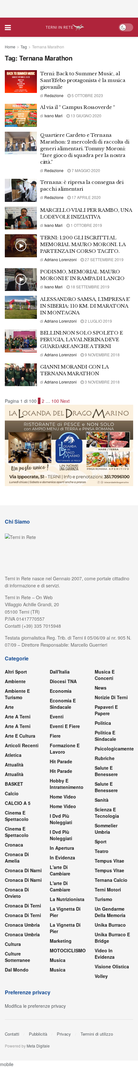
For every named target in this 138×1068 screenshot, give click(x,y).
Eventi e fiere (65, 726)
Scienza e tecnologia (107, 812)
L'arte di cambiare (60, 870)
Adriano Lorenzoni (60, 259)
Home (10, 46)
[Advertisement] (69, 8)
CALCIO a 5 (17, 803)
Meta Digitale (38, 1045)
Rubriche (105, 758)
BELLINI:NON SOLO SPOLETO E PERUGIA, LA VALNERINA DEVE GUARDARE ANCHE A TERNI (81, 339)
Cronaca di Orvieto (17, 892)
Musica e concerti (105, 674)
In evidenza (62, 857)
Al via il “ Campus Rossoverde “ (77, 107)
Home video (63, 796)
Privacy (64, 1034)
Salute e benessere (106, 771)
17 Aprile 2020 (86, 197)
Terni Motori (108, 889)
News (101, 687)
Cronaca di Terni (23, 905)
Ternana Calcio (111, 880)
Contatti (12, 1034)
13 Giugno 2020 (85, 115)
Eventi (57, 716)
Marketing (61, 941)
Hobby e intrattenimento (66, 783)
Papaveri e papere (106, 710)
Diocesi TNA (63, 681)
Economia (61, 691)
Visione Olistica (112, 966)
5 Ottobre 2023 (87, 95)
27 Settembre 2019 (104, 259)
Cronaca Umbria (22, 925)
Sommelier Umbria (106, 828)
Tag (24, 46)
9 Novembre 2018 (102, 354)
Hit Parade (61, 761)
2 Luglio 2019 (98, 321)
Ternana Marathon (48, 46)
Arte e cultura (20, 736)
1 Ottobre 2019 (86, 225)
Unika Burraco (110, 925)
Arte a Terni (17, 716)
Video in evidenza (105, 953)
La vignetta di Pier (65, 912)
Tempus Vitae (109, 860)
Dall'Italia (60, 671)
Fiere (55, 736)
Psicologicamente (114, 748)
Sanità (101, 800)
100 (55, 401)
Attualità (14, 764)
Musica (57, 960)
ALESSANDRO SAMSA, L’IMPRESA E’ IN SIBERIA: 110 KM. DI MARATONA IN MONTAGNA (85, 306)
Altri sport (16, 671)
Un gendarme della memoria (110, 912)
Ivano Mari (53, 115)
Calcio (12, 793)
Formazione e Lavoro (65, 748)
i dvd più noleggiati (61, 819)
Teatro (101, 851)
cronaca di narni (23, 870)
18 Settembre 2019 (89, 286)
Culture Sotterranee (17, 956)
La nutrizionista (67, 899)
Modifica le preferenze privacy (35, 1006)
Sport (101, 841)
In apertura (62, 848)
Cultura (13, 944)
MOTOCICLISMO (68, 950)
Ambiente (15, 681)
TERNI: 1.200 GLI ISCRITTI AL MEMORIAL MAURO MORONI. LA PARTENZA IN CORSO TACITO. (82, 244)
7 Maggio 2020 (85, 170)
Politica (103, 723)
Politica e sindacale (105, 735)
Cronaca (14, 844)
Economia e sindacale (63, 703)
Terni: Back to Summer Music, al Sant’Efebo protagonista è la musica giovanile (82, 80)
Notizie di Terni (111, 697)
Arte (9, 707)
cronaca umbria (22, 934)
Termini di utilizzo (97, 1034)
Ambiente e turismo (17, 694)
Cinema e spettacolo (17, 815)
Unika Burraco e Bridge (112, 937)
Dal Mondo (17, 969)
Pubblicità (38, 1034)
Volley (101, 976)
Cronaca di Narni (23, 880)
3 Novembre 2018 (102, 382)
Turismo (103, 899)
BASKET (14, 784)
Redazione (54, 95)
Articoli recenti (22, 745)
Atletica (13, 755)
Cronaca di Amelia (17, 857)
